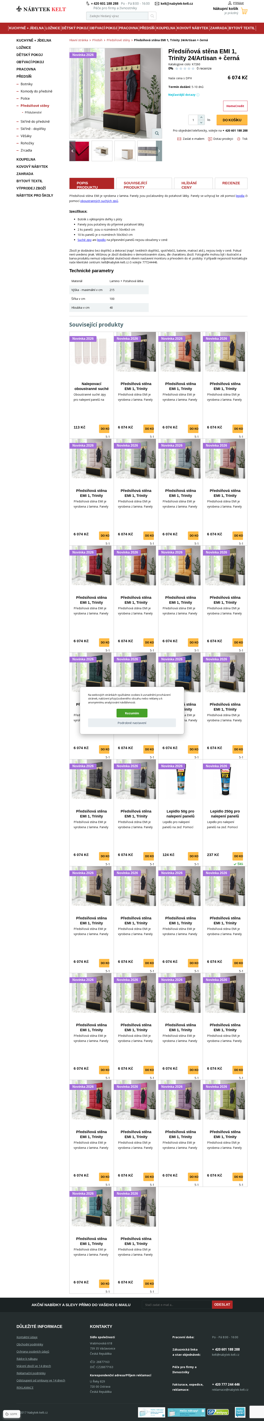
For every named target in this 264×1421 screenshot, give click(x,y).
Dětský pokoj (75, 28)
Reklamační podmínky (31, 1373)
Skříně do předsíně (35, 121)
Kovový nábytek (193, 28)
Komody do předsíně (36, 91)
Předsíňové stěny (35, 105)
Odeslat (222, 1304)
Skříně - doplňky (33, 128)
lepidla (240, 196)
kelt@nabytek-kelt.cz (177, 3)
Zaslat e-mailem (193, 139)
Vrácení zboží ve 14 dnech (33, 1366)
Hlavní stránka (78, 40)
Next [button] (159, 151)
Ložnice (53, 28)
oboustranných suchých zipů (99, 201)
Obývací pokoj (103, 28)
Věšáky (26, 136)
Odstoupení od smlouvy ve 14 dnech (40, 1380)
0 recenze (204, 68)
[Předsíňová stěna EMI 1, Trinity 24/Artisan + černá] (116, 93)
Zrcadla (26, 150)
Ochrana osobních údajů (32, 1351)
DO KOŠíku (232, 120)
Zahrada (218, 28)
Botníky (27, 84)
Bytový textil (242, 28)
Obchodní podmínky (29, 1344)
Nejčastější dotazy (182, 95)
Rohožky (27, 143)
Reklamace (24, 1387)
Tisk (245, 139)
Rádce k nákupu (27, 1359)
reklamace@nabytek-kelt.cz (230, 1390)
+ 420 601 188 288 (104, 3)
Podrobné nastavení (132, 723)
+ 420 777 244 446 (226, 1384)
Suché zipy (85, 240)
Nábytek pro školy (34, 195)
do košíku (108, 428)
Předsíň (147, 28)
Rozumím (132, 713)
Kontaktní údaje (27, 1337)
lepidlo (101, 240)
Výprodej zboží (31, 188)
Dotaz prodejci (223, 139)
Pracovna (128, 28)
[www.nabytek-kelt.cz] (41, 8)
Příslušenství (33, 112)
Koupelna (165, 28)
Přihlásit (238, 3)
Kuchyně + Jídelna (26, 28)
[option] (79, 151)
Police (25, 98)
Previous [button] (72, 151)
